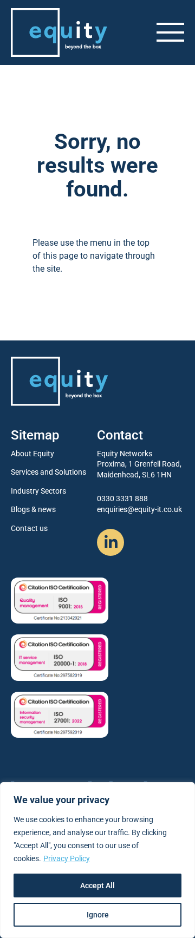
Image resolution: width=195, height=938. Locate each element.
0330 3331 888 (122, 498)
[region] (97, 860)
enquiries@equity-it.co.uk (139, 509)
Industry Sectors (38, 491)
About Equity (32, 453)
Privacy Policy (66, 858)
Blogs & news (33, 509)
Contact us (29, 528)
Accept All (97, 885)
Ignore (98, 914)
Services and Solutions (48, 472)
